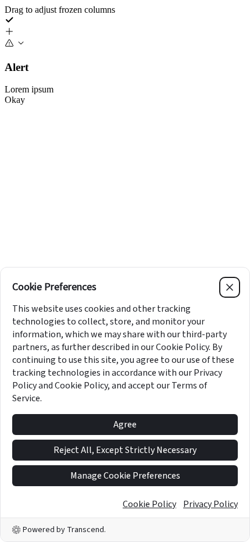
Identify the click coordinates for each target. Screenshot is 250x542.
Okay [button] (15, 100)
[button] (125, 32)
